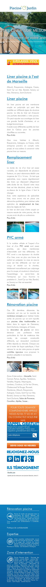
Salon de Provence (26, 398)
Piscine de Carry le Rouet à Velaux (23, 568)
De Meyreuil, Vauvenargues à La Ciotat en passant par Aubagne (23, 569)
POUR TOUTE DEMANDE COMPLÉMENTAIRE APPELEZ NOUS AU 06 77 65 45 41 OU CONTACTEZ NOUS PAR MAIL (23, 414)
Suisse (24, 401)
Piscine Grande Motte (21, 557)
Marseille (27, 376)
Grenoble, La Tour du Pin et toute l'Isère (21, 574)
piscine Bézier (24, 559)
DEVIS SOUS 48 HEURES (23, 445)
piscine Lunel (34, 560)
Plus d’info (11, 135)
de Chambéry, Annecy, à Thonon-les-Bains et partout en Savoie (23, 571)
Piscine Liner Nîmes (27, 566)
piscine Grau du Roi (20, 560)
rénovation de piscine (20, 330)
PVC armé (24, 246)
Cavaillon (11, 401)
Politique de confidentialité (17, 528)
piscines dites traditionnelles (23, 321)
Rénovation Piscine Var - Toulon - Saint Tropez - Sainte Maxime (23, 580)
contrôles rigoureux (15, 352)
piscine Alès (35, 559)
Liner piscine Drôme (21, 571)
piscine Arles (29, 562)
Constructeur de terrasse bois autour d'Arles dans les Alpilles (23, 579)
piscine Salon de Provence (26, 562)
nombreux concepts (15, 316)
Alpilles (18, 401)
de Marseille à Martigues (28, 546)
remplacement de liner (29, 204)
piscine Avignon (19, 562)
